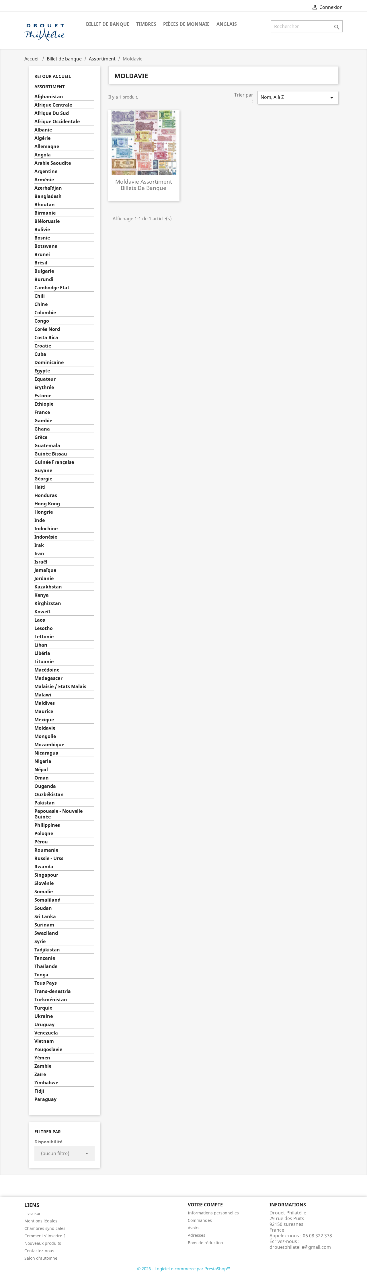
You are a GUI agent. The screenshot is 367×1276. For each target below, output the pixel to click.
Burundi (43, 279)
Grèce (40, 437)
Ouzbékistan (49, 795)
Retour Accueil (52, 76)
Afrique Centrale (53, 105)
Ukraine (43, 1016)
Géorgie (43, 479)
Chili (39, 296)
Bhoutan (44, 205)
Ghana (42, 429)
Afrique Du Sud (51, 113)
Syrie (40, 942)
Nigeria (42, 761)
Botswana (46, 246)
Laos (39, 620)
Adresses (196, 1235)
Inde (39, 520)
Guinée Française (54, 462)
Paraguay (45, 1099)
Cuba (40, 354)
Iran (39, 554)
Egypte (42, 371)
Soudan (43, 908)
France (42, 412)
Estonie (42, 396)
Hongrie (43, 512)
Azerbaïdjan (48, 188)
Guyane (43, 471)
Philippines (47, 825)
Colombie (45, 313)
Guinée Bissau (50, 454)
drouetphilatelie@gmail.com (300, 1247)
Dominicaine (49, 363)
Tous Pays (45, 983)
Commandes (200, 1220)
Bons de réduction (205, 1242)
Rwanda (43, 867)
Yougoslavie (48, 1050)
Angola (42, 155)
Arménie (44, 180)
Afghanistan (48, 97)
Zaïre (40, 1074)
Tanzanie (44, 958)
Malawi (42, 695)
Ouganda (45, 786)
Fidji (39, 1091)
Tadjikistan (47, 950)
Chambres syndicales (44, 1228)
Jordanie (44, 579)
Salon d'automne (40, 1258)
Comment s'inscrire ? (44, 1235)
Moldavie (44, 728)
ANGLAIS (226, 24)
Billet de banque (107, 24)
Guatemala (47, 446)
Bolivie (42, 230)
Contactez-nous (39, 1250)
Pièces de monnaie (186, 24)
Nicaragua (46, 753)
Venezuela (46, 1033)
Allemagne (46, 147)
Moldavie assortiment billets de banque (143, 185)
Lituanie (44, 662)
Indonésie (45, 537)
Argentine (45, 171)
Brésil (40, 263)
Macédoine (46, 670)
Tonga (41, 975)
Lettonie (44, 637)
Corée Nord (47, 329)
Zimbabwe (46, 1083)
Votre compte (205, 1205)
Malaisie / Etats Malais (60, 687)
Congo (41, 321)
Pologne (43, 834)
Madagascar (48, 678)
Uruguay (44, 1025)
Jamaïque (45, 570)
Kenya (41, 595)
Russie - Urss (48, 858)
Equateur (45, 379)
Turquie (43, 1008)
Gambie (43, 421)
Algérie (42, 138)
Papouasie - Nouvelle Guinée (58, 814)
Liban (40, 645)
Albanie (43, 130)
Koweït (42, 612)
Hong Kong (47, 504)
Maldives (44, 703)
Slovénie (44, 883)
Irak (39, 545)
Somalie (43, 892)
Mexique (44, 720)
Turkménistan (50, 1000)
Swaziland (46, 933)
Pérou (41, 842)
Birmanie (45, 213)
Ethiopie (43, 404)
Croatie (42, 346)
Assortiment (49, 86)
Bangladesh (48, 196)
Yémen (42, 1058)
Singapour (46, 875)
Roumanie (46, 850)
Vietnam (44, 1041)
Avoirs (194, 1227)
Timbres (146, 24)
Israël (40, 562)
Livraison (33, 1213)
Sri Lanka (45, 917)
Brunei (42, 255)
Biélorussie (47, 221)
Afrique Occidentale (57, 122)
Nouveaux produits (42, 1243)
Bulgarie (44, 271)
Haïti (40, 487)
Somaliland (47, 900)
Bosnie (42, 238)
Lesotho (43, 628)
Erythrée (44, 387)
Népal (41, 770)
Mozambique (49, 745)
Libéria (42, 653)
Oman (41, 778)
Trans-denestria (52, 991)
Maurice (43, 711)
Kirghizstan (47, 603)
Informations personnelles (213, 1213)
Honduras (45, 495)
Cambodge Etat (51, 288)
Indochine (46, 529)
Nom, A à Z (298, 97)
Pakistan (44, 803)
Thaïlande (45, 966)
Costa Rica (46, 338)
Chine (41, 304)
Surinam (44, 925)
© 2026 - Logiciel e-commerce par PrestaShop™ (183, 1268)
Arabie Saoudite (52, 163)
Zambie (42, 1066)
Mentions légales (40, 1221)
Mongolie (45, 736)
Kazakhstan (48, 587)
